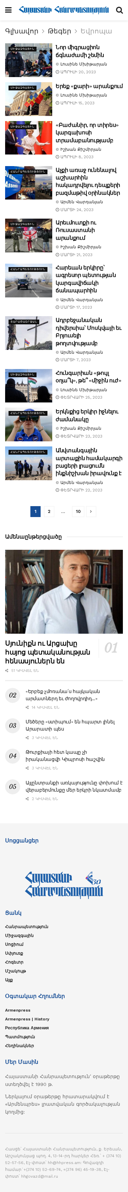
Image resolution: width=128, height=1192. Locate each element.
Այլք (9, 979)
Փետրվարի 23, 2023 (80, 436)
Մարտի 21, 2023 (76, 254)
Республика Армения (27, 1028)
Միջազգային (22, 48)
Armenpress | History (27, 1019)
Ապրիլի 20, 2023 (77, 72)
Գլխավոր (22, 31)
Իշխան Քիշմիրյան (80, 149)
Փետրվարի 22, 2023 (80, 490)
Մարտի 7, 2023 (75, 359)
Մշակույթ (15, 971)
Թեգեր (59, 31)
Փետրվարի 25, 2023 (80, 397)
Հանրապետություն (28, 171)
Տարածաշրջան (24, 321)
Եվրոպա (96, 31)
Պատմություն (20, 1036)
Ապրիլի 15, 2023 (77, 103)
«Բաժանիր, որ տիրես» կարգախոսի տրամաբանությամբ (87, 132)
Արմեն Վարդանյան (81, 202)
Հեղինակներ (19, 1045)
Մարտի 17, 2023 (75, 307)
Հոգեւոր (14, 962)
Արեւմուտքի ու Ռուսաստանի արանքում (76, 230)
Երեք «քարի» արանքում (89, 86)
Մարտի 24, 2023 (76, 209)
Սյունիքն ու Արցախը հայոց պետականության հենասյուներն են (47, 652)
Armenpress (17, 1010)
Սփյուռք (14, 953)
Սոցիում (14, 944)
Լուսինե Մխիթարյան (83, 64)
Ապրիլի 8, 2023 (76, 156)
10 (78, 511)
